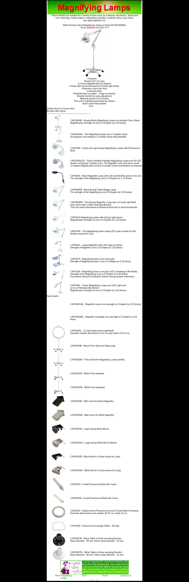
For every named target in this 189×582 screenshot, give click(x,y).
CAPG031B (76, 373)
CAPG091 (75, 285)
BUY (106, 27)
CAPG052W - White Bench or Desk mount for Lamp (95, 470)
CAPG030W (76, 359)
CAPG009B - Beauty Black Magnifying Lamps (92, 120)
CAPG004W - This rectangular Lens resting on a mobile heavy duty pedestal (98, 135)
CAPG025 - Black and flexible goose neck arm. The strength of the (106, 177)
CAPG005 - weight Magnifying (93, 148)
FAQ (84, 575)
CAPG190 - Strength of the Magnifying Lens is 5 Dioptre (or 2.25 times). (104, 272)
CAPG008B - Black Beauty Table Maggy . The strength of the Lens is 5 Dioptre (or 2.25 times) (101, 191)
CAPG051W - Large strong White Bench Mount (93, 443)
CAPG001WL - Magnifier (82, 304)
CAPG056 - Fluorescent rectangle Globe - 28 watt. (94, 526)
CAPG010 (75, 217)
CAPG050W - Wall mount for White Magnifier (92, 415)
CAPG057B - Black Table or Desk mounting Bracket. (96, 538)
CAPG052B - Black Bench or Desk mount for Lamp (95, 456)
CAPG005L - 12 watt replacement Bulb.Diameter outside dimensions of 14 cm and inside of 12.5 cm (99, 332)
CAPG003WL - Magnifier (82, 317)
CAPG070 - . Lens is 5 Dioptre (93, 260)
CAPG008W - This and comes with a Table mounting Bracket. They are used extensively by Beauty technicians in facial (103, 204)
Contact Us (125, 575)
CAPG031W (76, 387)
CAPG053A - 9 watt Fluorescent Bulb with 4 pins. (94, 498)
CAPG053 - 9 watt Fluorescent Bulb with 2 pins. (93, 484)
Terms (105, 575)
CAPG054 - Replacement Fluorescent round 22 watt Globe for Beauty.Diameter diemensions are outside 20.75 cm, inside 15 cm (104, 512)
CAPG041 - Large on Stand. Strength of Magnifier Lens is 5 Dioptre (96, 246)
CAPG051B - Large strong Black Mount (89, 429)
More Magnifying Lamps (63, 576)
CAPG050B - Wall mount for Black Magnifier (91, 401)
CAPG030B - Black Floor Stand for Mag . (93, 346)
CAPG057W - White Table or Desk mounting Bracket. (96, 552)
